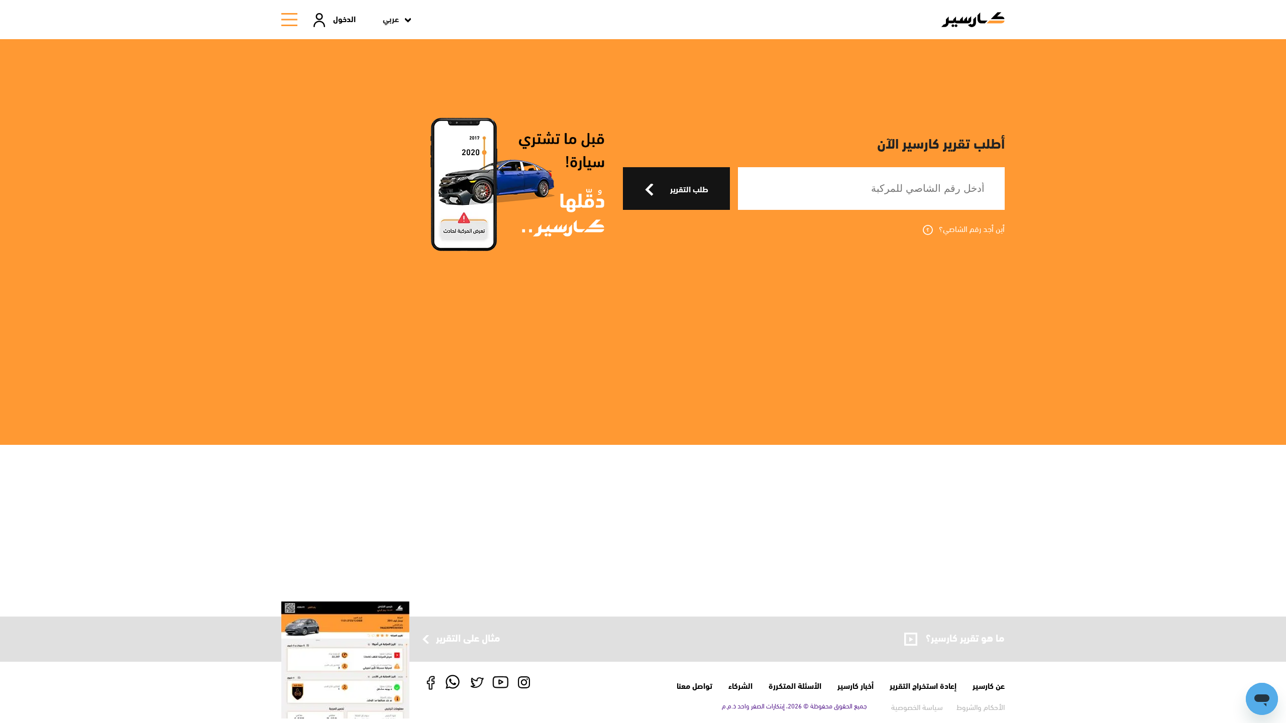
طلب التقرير (689, 188)
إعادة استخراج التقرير (923, 685)
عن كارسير (989, 685)
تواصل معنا (694, 685)
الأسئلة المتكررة (795, 685)
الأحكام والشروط (980, 706)
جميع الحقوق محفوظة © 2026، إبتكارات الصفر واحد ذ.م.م (794, 705)
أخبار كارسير (855, 685)
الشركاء (740, 685)
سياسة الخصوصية (917, 706)
